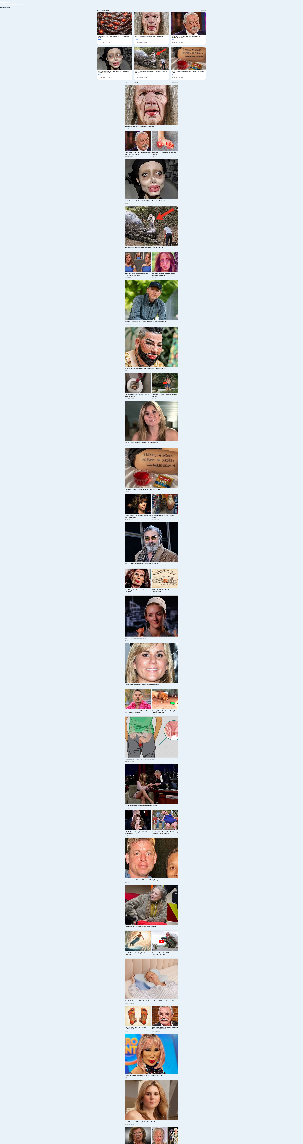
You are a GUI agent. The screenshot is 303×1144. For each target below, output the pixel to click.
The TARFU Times (5, 2)
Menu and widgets (5, 7)
